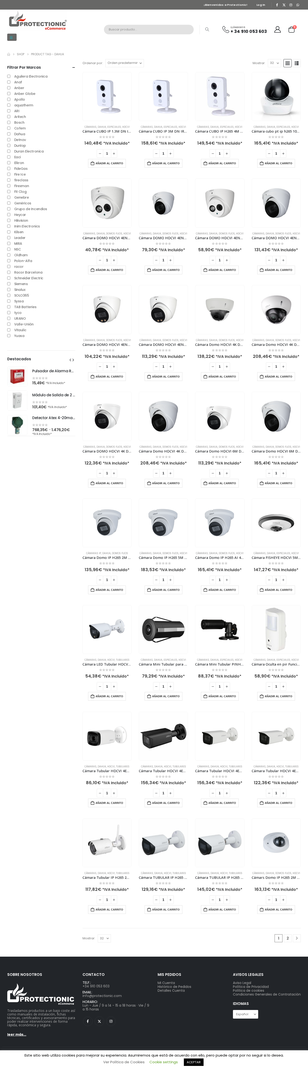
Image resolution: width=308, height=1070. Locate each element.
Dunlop (20, 145)
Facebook (88, 1021)
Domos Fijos (114, 233)
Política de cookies (248, 990)
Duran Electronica (29, 151)
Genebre (21, 197)
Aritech (20, 116)
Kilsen (19, 232)
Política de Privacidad (251, 986)
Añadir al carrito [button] (109, 163)
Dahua (19, 134)
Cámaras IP (93, 553)
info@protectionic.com (102, 995)
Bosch (19, 122)
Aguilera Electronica (31, 76)
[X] (284, 5)
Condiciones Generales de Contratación (267, 994)
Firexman (21, 185)
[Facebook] (277, 5)
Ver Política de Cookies (124, 1061)
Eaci (17, 157)
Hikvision (21, 220)
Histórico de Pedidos (174, 986)
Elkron (19, 162)
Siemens (21, 283)
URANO (20, 318)
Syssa (19, 301)
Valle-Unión (24, 324)
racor (19, 266)
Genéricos (22, 203)
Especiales (114, 127)
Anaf (18, 82)
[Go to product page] (107, 96)
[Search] (207, 29)
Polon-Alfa (23, 260)
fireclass (21, 180)
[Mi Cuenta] (278, 29)
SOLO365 (21, 295)
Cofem (20, 128)
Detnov (20, 139)
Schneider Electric (28, 278)
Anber (19, 88)
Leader (20, 237)
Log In (261, 5)
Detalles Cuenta (171, 990)
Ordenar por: (93, 63)
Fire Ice (20, 174)
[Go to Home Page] (8, 54)
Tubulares (122, 660)
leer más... (16, 1034)
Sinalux (20, 289)
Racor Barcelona (28, 272)
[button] (12, 37)
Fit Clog (20, 191)
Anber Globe (24, 93)
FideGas (21, 168)
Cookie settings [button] (163, 1061)
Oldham (21, 255)
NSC (17, 249)
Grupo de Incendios (30, 209)
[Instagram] (291, 5)
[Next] (297, 938)
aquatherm (23, 105)
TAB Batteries (25, 307)
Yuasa (19, 335)
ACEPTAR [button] (194, 1062)
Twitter (99, 1021)
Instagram (111, 1021)
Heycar (20, 214)
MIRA (18, 243)
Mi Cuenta (166, 982)
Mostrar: (259, 63)
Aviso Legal (242, 982)
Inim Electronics (27, 226)
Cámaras (90, 127)
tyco (18, 312)
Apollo (19, 99)
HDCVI (126, 127)
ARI (16, 111)
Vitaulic (20, 330)
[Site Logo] (37, 20)
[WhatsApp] (298, 5)
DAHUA (102, 127)
